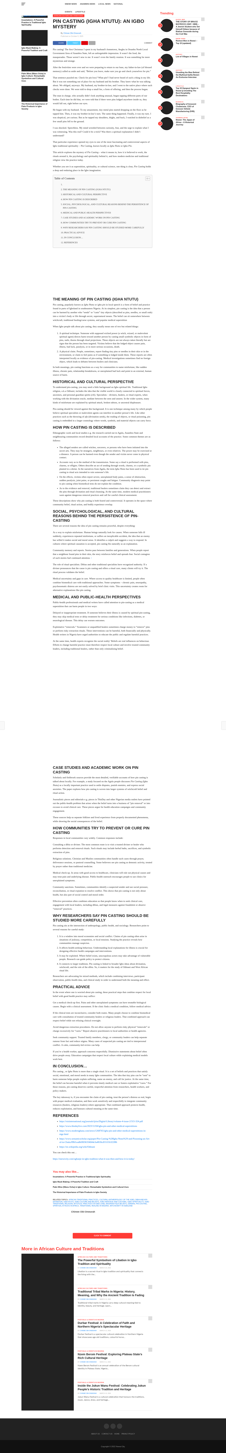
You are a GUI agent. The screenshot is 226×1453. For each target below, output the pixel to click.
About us (95, 1434)
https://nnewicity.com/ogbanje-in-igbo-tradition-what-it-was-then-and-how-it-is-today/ (94, 1159)
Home (117, 1434)
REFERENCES (71, 242)
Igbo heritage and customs (113, 1202)
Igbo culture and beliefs (87, 1202)
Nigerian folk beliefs (116, 1204)
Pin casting (141, 1204)
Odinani (131, 1204)
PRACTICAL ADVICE (74, 232)
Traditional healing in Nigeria (94, 1206)
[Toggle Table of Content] (146, 178)
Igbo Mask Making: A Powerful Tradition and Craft (34, 49)
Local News (104, 4)
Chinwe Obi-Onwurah (72, 33)
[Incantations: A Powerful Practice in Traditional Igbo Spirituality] (34, 16)
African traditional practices (83, 1200)
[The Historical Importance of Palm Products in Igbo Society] (34, 101)
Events (68, 12)
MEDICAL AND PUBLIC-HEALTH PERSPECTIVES (87, 212)
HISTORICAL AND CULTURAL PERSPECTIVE (85, 194)
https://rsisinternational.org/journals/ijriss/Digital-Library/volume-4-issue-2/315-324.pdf (101, 1121)
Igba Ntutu (69, 1202)
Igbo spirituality (136, 1202)
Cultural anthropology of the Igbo (116, 1200)
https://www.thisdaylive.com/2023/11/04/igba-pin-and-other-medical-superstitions (98, 1126)
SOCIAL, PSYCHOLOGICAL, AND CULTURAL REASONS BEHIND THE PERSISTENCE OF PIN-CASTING (106, 206)
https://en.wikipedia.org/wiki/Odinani (77, 1146)
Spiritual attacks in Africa (66, 1206)
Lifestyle (80, 12)
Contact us (107, 1434)
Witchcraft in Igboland (121, 1206)
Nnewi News (71, 4)
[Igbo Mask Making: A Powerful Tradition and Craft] (34, 45)
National (118, 4)
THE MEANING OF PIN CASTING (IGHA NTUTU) (87, 189)
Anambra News (87, 4)
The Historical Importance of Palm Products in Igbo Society (34, 106)
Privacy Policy (128, 1434)
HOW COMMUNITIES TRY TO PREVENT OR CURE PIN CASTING (94, 222)
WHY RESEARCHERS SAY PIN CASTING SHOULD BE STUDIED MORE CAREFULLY (103, 227)
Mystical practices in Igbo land (89, 1204)
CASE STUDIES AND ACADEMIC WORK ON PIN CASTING (91, 217)
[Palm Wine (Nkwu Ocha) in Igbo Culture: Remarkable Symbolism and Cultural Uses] (34, 71)
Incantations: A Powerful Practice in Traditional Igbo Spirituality (33, 22)
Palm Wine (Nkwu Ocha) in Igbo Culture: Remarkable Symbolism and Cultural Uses (33, 77)
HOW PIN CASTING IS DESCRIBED (80, 199)
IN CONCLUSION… (73, 237)
